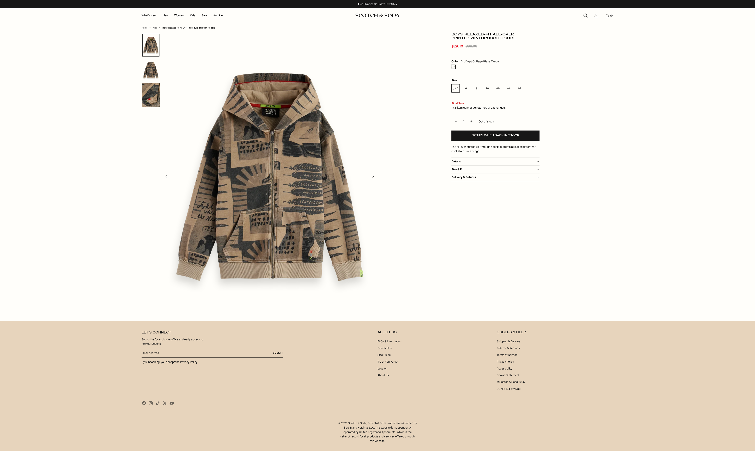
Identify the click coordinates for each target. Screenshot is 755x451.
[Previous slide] (165, 177)
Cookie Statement (508, 375)
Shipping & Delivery (508, 341)
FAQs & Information (389, 341)
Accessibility (504, 368)
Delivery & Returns (463, 177)
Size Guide (384, 355)
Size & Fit (457, 169)
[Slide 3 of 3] (151, 95)
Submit (278, 353)
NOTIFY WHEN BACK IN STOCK (495, 135)
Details (456, 161)
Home (144, 27)
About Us (383, 375)
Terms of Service (507, 355)
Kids (155, 27)
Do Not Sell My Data (509, 389)
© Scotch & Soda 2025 (511, 382)
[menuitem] (149, 15)
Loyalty (382, 368)
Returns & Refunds (508, 348)
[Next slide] (374, 177)
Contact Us (385, 348)
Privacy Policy (505, 361)
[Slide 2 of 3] (151, 70)
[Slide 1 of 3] (151, 45)
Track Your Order (388, 361)
